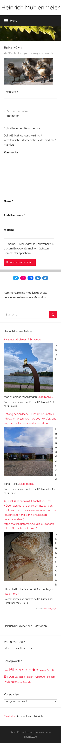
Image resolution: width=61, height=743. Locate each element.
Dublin (51, 670)
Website (9, 229)
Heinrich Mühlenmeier (30, 7)
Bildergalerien (24, 670)
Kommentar (12, 152)
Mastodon (10, 716)
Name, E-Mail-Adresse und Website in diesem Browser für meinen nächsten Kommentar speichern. (29, 248)
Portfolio (39, 676)
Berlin (6, 671)
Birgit (43, 670)
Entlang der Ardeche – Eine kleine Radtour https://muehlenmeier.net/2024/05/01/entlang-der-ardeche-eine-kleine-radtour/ (30, 419)
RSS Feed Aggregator (50, 609)
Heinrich (48, 53)
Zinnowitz (27, 682)
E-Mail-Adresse (14, 215)
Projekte (9, 681)
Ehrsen (9, 676)
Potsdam (50, 676)
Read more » (45, 396)
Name (8, 201)
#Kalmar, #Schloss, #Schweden (23, 339)
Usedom (18, 682)
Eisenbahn (19, 677)
